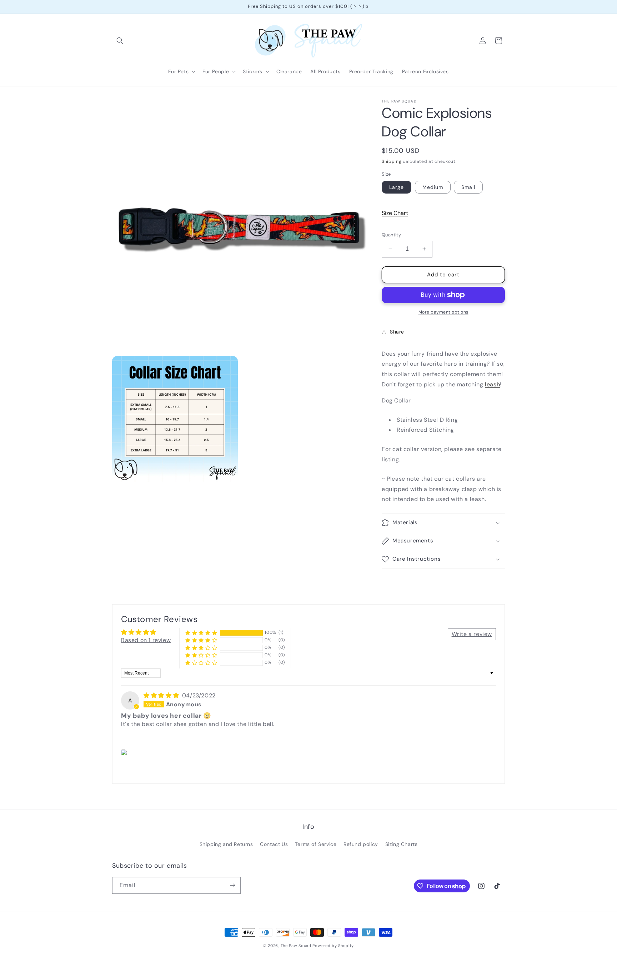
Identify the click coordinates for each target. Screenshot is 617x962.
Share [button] (397, 332)
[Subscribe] (232, 885)
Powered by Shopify (333, 945)
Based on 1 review (146, 640)
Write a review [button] (472, 634)
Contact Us (274, 844)
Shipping (392, 161)
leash (492, 384)
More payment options (443, 312)
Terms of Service (316, 844)
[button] (120, 41)
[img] (162, 695)
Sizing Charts (401, 844)
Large (396, 187)
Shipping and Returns (226, 844)
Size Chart (395, 213)
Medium (432, 187)
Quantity (391, 235)
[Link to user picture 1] (125, 752)
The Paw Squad (296, 945)
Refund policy (360, 844)
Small (468, 187)
